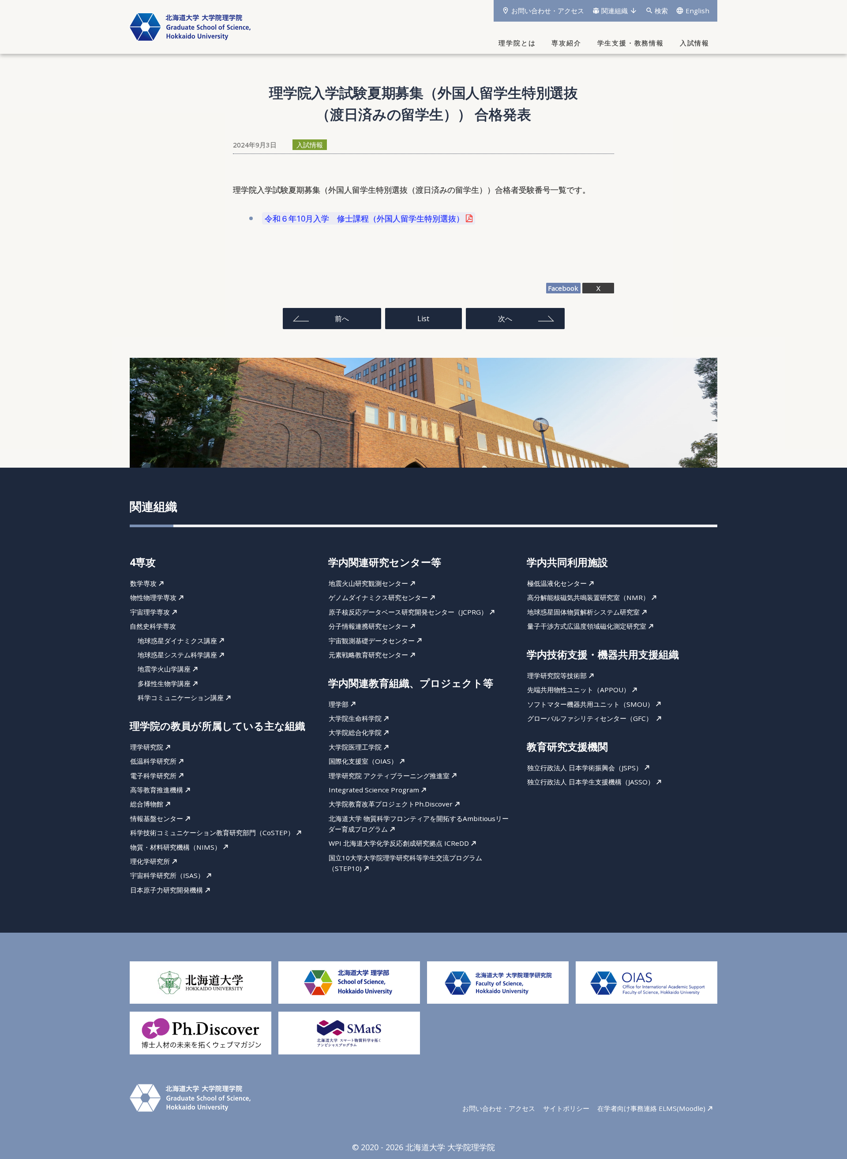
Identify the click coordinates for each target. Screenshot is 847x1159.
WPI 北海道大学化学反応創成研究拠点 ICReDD (399, 843)
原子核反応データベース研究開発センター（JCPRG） (408, 612)
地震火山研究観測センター (368, 583)
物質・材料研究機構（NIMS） (175, 847)
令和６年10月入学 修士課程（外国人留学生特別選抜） (364, 218)
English (697, 10)
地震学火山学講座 (164, 669)
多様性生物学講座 (164, 683)
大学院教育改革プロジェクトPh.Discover (391, 803)
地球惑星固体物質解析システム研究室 (583, 612)
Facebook (563, 288)
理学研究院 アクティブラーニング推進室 (389, 775)
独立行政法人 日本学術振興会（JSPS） (584, 767)
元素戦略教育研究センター (368, 654)
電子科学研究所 (153, 775)
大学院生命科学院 (355, 718)
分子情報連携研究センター (368, 626)
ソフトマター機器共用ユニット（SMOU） (590, 704)
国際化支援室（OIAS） (363, 761)
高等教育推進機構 (156, 789)
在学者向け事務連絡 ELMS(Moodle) (651, 1108)
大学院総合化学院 (355, 732)
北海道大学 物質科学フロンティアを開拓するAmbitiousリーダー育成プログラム (418, 823)
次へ (505, 318)
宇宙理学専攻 (150, 612)
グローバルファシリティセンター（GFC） (590, 718)
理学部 (339, 704)
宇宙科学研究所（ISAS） (167, 875)
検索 (661, 10)
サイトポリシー (566, 1108)
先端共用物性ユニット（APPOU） (578, 689)
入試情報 (309, 144)
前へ (342, 318)
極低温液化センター (557, 583)
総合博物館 (146, 803)
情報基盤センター (156, 818)
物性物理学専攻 (153, 597)
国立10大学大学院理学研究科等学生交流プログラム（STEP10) (405, 863)
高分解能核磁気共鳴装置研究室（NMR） (588, 597)
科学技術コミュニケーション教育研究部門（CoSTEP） (212, 832)
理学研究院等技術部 (557, 675)
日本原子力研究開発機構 (166, 889)
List (423, 318)
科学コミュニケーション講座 (181, 697)
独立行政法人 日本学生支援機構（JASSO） (590, 781)
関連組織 (614, 10)
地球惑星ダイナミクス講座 (177, 640)
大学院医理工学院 (355, 747)
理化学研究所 (150, 861)
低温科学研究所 (153, 761)
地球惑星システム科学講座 (177, 654)
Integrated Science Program (374, 789)
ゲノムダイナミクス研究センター (378, 597)
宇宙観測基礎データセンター (372, 640)
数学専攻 (143, 583)
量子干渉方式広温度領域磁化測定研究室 (586, 626)
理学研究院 (146, 747)
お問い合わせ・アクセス (547, 10)
